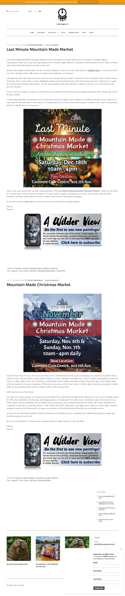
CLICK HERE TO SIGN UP (88, 2)
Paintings (46, 268)
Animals (18, 268)
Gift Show (33, 271)
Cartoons (41, 32)
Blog (63, 32)
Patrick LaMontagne (35, 45)
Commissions (73, 32)
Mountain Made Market (46, 271)
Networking (39, 478)
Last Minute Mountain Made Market (40, 49)
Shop (84, 32)
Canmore (14, 271)
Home (32, 32)
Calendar (25, 268)
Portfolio (52, 32)
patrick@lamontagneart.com (104, 544)
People (47, 478)
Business (18, 478)
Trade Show (60, 271)
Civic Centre (24, 271)
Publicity (54, 268)
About (91, 32)
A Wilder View (94, 70)
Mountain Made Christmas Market (39, 284)
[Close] (122, 548)
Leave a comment (52, 45)
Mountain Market (44, 480)
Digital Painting (36, 268)
